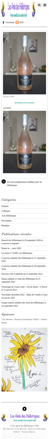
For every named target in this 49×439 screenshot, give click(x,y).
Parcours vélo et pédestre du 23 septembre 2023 (21, 274)
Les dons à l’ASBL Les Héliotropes (16, 253)
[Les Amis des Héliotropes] (18, 16)
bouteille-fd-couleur (24, 102)
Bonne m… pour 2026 (11, 248)
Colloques (5, 211)
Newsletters (6, 221)
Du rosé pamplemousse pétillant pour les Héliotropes (22, 183)
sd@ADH (7, 108)
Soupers (4, 206)
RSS (22, 22)
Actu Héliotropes (8, 216)
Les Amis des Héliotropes (23, 426)
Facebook (9, 22)
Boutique (5, 225)
